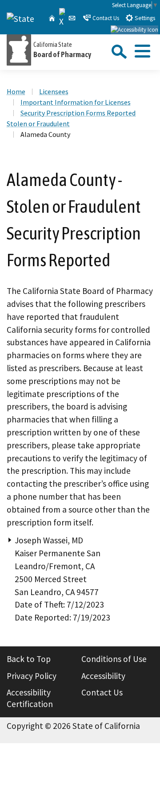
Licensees (53, 91)
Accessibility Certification (30, 698)
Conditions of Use (114, 659)
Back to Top (29, 659)
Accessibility (103, 675)
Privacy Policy (31, 675)
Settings (144, 18)
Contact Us (105, 18)
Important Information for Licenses (75, 102)
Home (16, 91)
